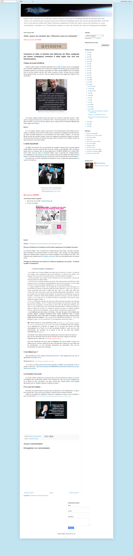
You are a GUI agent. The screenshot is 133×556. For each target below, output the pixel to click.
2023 (88, 57)
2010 (88, 121)
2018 (88, 68)
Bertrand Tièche (100, 163)
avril (89, 102)
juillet (89, 95)
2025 (88, 52)
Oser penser (89, 143)
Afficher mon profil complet (101, 165)
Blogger (73, 534)
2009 (88, 124)
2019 (88, 66)
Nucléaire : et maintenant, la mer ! (97, 114)
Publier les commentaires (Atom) (39, 495)
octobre (90, 88)
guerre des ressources (92, 141)
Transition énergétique (92, 151)
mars (89, 104)
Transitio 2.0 (89, 147)
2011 (88, 84)
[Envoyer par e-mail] (45, 436)
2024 (88, 54)
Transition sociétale (33, 438)
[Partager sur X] (49, 436)
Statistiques (89, 145)
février (90, 106)
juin (89, 97)
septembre (91, 91)
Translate (98, 38)
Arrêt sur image (57, 191)
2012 (88, 82)
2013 (88, 79)
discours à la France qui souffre (53, 189)
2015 (88, 75)
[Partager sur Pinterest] (52, 436)
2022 (88, 59)
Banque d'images (91, 133)
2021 (88, 61)
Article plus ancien (74, 492)
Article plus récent (29, 492)
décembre (91, 86)
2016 (88, 73)
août (89, 93)
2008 (88, 126)
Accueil (51, 492)
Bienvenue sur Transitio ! (93, 135)
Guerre (88, 139)
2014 (88, 77)
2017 (88, 70)
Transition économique (92, 149)
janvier (90, 109)
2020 (88, 63)
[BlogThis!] (47, 436)
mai (89, 100)
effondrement (89, 137)
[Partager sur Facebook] (51, 436)
